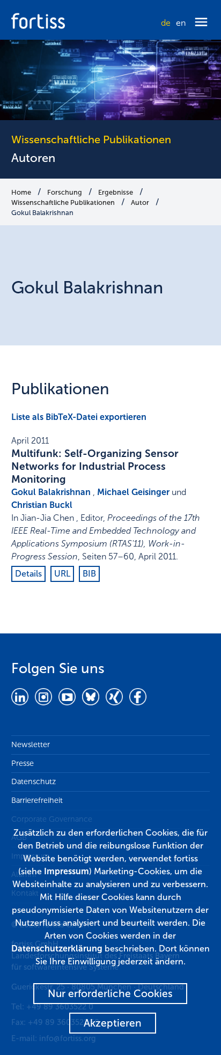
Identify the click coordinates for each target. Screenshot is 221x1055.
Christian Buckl (41, 505)
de (166, 23)
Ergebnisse (115, 192)
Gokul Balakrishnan (42, 213)
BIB (89, 574)
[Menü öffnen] (201, 22)
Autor (140, 202)
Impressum (66, 871)
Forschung (64, 192)
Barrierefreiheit (37, 800)
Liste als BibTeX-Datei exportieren (78, 417)
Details (28, 574)
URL (62, 574)
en (181, 23)
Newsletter (30, 744)
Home (21, 192)
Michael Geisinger (133, 492)
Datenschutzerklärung (56, 948)
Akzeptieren (113, 1023)
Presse (22, 763)
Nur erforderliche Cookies (110, 993)
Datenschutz (33, 781)
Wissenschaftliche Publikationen (63, 202)
